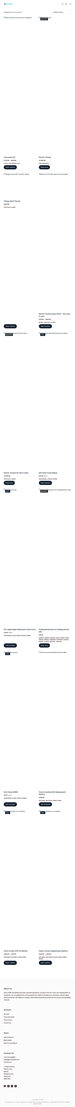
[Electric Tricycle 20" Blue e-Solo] (20, 400)
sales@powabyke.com (11, 1059)
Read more (44, 167)
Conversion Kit (9, 157)
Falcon (55, 957)
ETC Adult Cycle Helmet (48, 473)
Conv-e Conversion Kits (12, 163)
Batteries (42, 800)
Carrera (46, 638)
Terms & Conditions (10, 1043)
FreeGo (46, 639)
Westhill (52, 641)
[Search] (62, 4)
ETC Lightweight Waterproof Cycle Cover (20, 629)
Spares (41, 641)
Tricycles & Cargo (10, 207)
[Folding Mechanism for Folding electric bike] (55, 557)
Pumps (14, 798)
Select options (10, 167)
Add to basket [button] (10, 645)
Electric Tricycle (45, 157)
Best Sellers (8, 1040)
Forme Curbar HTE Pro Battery (16, 951)
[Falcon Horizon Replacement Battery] (55, 878)
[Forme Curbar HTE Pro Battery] (20, 878)
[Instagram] (12, 1086)
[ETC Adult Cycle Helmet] (55, 400)
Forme (62, 638)
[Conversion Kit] (20, 85)
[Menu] (70, 4)
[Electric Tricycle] (55, 85)
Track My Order (9, 1017)
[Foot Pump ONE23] (20, 720)
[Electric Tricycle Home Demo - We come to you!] (55, 241)
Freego (41, 639)
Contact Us (8, 1062)
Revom (41, 322)
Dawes (58, 638)
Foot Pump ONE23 (11, 792)
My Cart (6, 1014)
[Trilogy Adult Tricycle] (20, 185)
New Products (9, 1037)
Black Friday (16, 635)
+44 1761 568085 (9, 1057)
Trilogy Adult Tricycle (12, 201)
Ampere (41, 638)
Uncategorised (44, 163)
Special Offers (52, 479)
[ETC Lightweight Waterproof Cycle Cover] (20, 557)
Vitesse (46, 641)
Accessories (43, 479)
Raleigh (66, 639)
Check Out (7, 1023)
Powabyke (52, 639)
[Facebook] (5, 1086)
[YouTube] (15, 1086)
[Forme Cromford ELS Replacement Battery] (55, 720)
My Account (8, 1020)
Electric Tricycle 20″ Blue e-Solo (16, 473)
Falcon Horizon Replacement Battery (53, 951)
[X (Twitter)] (8, 1086)
